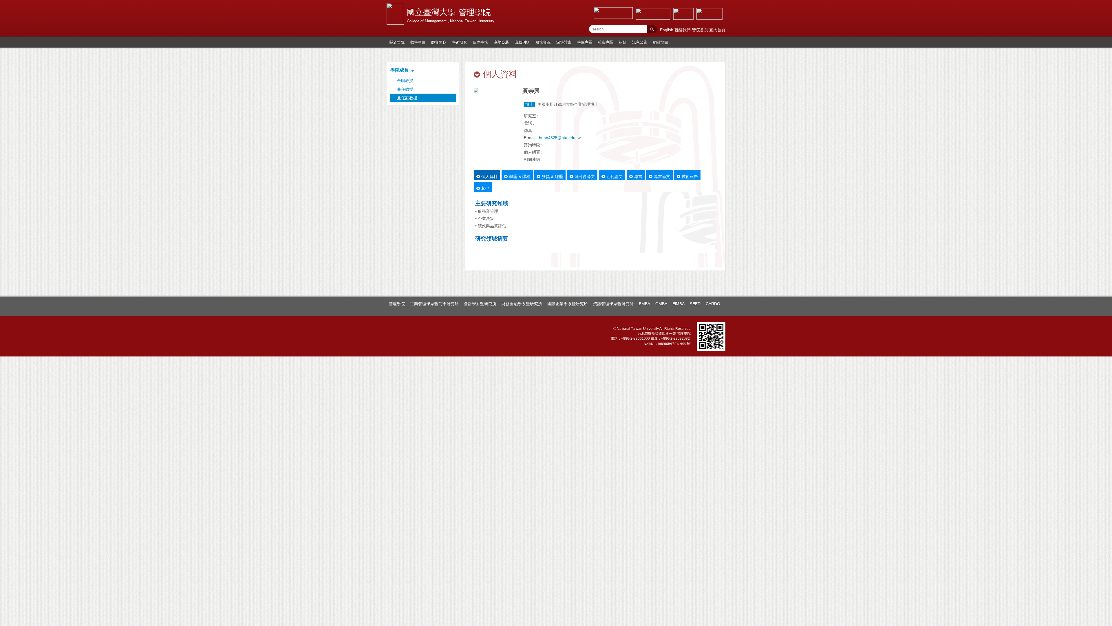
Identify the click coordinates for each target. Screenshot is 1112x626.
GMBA (661, 303)
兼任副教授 (407, 98)
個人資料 (489, 176)
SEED (695, 303)
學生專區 (584, 42)
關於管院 (397, 42)
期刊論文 (614, 176)
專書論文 (662, 176)
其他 (485, 188)
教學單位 (417, 42)
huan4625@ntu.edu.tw (560, 137)
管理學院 (397, 303)
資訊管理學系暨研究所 (613, 303)
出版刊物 (522, 42)
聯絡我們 (683, 30)
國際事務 (480, 42)
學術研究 (459, 42)
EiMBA (678, 303)
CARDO (713, 303)
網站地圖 (660, 42)
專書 (638, 176)
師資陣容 (438, 42)
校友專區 (605, 42)
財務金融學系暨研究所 (522, 303)
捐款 (622, 42)
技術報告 (690, 176)
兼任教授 (405, 89)
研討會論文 (585, 176)
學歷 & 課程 (519, 176)
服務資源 (542, 42)
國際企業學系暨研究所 (567, 303)
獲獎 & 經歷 (552, 176)
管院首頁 (700, 30)
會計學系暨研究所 (480, 303)
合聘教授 (405, 80)
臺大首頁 (717, 30)
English (667, 30)
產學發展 (501, 42)
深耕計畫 (563, 42)
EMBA (644, 303)
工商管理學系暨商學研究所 (434, 303)
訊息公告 (639, 42)
